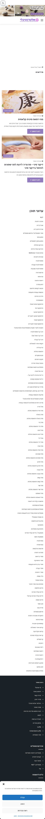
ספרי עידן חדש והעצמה (36, 564)
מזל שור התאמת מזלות (36, 489)
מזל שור (40, 485)
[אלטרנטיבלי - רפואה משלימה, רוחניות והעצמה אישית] (29, 20)
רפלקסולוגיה (39, 659)
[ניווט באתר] (42, 21)
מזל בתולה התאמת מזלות (35, 418)
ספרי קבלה (39, 568)
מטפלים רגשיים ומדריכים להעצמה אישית (30, 513)
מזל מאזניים (39, 454)
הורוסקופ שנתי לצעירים (35, 324)
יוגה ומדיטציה (39, 371)
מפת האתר (37, 707)
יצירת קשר (37, 695)
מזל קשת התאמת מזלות (35, 481)
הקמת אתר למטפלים (36, 343)
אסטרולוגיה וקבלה (37, 265)
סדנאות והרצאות (38, 548)
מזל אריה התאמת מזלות (35, 410)
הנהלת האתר (37, 116)
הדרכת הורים (39, 296)
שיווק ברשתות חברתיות (36, 663)
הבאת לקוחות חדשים (36, 288)
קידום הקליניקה (38, 631)
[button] (3, 784)
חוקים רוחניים (39, 359)
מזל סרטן (40, 462)
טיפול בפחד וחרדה (37, 363)
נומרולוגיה (40, 541)
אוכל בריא (40, 225)
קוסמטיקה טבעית (37, 623)
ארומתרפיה (39, 272)
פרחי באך (40, 608)
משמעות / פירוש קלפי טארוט (34, 533)
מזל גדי (41, 422)
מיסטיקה (40, 525)
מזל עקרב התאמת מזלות (35, 474)
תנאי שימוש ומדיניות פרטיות (25, 816)
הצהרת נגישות (36, 719)
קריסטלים (40, 639)
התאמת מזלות (38, 351)
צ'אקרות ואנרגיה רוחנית (35, 615)
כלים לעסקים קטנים (36, 379)
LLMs (39, 727)
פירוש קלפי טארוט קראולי (35, 596)
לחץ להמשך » (35, 131)
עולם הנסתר (39, 580)
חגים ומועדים (39, 355)
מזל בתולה (39, 414)
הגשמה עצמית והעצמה (36, 292)
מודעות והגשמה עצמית (36, 395)
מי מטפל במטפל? (37, 517)
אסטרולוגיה (39, 261)
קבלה (22, 797)
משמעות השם (38, 537)
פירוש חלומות (39, 588)
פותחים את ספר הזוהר (36, 584)
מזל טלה (40, 446)
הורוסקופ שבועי (38, 312)
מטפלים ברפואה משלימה (33, 753)
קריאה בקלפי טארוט (36, 635)
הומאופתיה (39, 300)
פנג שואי (40, 604)
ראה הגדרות (22, 811)
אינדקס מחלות (38, 245)
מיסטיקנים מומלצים (37, 529)
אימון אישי (40, 237)
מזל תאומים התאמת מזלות (34, 497)
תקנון (15, 816)
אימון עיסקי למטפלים (36, 241)
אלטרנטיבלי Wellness (36, 253)
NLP (41, 217)
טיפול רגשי (37, 761)
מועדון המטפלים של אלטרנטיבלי (33, 399)
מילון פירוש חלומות (37, 521)
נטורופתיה (40, 545)
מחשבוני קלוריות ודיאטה (35, 501)
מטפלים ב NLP (36, 765)
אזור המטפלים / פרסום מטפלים (33, 233)
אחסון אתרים (37, 723)
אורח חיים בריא (38, 229)
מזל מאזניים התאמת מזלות (34, 458)
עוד (40, 769)
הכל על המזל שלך (37, 336)
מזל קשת (40, 477)
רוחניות (41, 643)
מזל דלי (40, 438)
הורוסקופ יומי (39, 308)
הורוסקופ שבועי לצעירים (35, 316)
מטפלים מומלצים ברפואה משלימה (32, 509)
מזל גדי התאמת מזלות (36, 426)
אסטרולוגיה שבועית (37, 269)
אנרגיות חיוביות (38, 257)
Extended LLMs (35, 731)
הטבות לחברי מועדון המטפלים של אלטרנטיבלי (28, 328)
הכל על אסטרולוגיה (37, 332)
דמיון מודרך (39, 284)
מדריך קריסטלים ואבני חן (35, 387)
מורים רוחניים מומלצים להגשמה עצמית (31, 403)
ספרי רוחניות (39, 572)
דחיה (22, 804)
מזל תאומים (39, 493)
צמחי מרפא (39, 619)
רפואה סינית (39, 655)
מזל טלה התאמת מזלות (35, 450)
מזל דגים (40, 430)
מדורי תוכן (38, 699)
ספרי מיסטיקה (38, 560)
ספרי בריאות (39, 556)
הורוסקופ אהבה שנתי (36, 304)
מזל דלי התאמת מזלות (36, 442)
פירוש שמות (39, 600)
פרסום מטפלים (38, 612)
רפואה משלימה (38, 651)
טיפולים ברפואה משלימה (35, 367)
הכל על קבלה (38, 340)
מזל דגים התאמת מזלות (35, 434)
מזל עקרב (40, 470)
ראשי (40, 67)
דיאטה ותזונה (39, 280)
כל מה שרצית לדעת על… (35, 375)
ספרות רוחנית (38, 552)
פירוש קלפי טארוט (37, 592)
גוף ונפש (40, 276)
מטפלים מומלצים (38, 505)
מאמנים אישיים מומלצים (35, 383)
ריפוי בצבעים (39, 647)
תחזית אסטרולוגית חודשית (34, 671)
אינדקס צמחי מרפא (37, 249)
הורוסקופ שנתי (38, 320)
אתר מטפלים (37, 735)
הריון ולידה (40, 347)
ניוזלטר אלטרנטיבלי (35, 703)
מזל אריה (40, 407)
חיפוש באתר (37, 691)
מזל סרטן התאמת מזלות (35, 466)
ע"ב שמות (40, 576)
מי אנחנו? (38, 687)
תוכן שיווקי (40, 667)
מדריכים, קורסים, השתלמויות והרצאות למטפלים (28, 391)
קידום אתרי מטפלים (37, 627)
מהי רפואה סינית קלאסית (30, 119)
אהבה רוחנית (39, 221)
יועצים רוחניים (36, 757)
